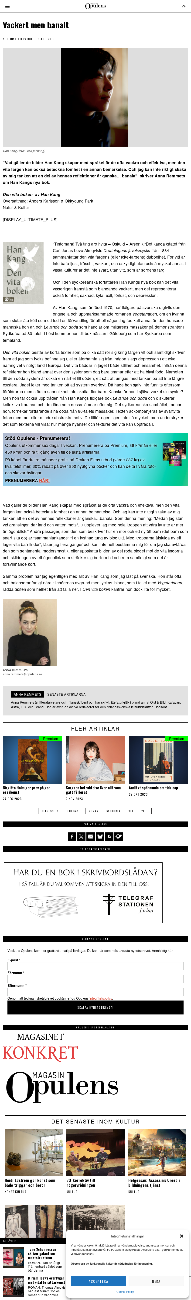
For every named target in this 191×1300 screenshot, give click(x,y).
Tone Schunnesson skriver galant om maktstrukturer (42, 1253)
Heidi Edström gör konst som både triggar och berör (30, 1182)
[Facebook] (72, 836)
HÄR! (44, 480)
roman (94, 811)
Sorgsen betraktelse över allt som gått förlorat (93, 790)
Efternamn (17, 985)
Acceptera (98, 1281)
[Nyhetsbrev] (118, 836)
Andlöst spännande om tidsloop (153, 788)
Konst (9, 1191)
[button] (181, 1236)
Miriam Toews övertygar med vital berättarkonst (46, 1280)
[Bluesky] (100, 836)
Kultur (8, 39)
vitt (144, 811)
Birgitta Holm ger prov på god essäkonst (26, 790)
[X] (81, 836)
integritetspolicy (100, 998)
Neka (156, 1281)
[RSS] (109, 836)
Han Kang (74, 811)
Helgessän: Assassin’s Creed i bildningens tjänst (154, 1182)
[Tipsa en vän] (90, 836)
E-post (13, 960)
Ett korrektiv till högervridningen (80, 1182)
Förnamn (15, 972)
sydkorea (113, 811)
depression (50, 811)
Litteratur (23, 39)
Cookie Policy (125, 1291)
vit (131, 811)
